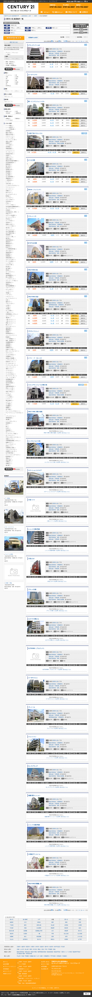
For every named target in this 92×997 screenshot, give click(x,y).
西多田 (66, 928)
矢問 (66, 936)
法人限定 (9, 175)
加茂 (80, 919)
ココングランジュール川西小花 (37, 385)
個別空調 (9, 328)
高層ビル (9, 190)
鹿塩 (39, 949)
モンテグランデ (33, 766)
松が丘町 (66, 933)
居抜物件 (9, 234)
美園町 (11, 936)
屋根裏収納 (9, 417)
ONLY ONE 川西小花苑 (35, 411)
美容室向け (9, 282)
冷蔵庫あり (9, 356)
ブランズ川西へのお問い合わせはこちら (56, 610)
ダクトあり (9, 250)
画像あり (8, 118)
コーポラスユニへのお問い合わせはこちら (57, 699)
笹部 (80, 922)
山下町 (80, 939)
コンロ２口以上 (11, 354)
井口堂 (35, 949)
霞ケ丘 (66, 919)
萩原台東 (11, 930)
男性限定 (9, 171)
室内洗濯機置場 (11, 286)
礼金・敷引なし (10, 63)
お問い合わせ (45, 961)
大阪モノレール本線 (66, 951)
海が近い (9, 227)
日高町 (25, 933)
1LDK (16, 77)
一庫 (39, 933)
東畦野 (66, 930)
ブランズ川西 (32, 589)
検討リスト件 (83, 1)
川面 (42, 949)
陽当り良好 (9, 132)
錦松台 (52, 939)
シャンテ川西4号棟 (34, 529)
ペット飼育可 (10, 127)
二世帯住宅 (9, 180)
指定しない (9, 111)
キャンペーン (10, 229)
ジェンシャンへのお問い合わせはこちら (56, 757)
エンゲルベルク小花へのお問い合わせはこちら (57, 462)
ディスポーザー (11, 363)
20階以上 (9, 463)
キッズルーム (10, 152)
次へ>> (83, 41)
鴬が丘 (11, 919)
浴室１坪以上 (10, 391)
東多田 (11, 933)
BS (7, 426)
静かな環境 (9, 277)
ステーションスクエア (35, 470)
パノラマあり (9, 120)
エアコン (9, 402)
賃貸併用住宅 (10, 240)
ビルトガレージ (11, 326)
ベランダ (9, 294)
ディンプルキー (11, 444)
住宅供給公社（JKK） (12, 212)
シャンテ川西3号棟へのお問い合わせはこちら (57, 846)
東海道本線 (29, 953)
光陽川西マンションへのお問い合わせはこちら (57, 816)
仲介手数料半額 (11, 233)
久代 (25, 922)
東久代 (80, 930)
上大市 (22, 949)
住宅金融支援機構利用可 (13, 206)
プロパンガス (10, 303)
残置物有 (9, 256)
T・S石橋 (7, 498)
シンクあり (9, 263)
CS (7, 424)
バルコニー (9, 296)
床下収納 (9, 409)
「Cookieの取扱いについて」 (18, 994)
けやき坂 (80, 936)
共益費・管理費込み (11, 65)
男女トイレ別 (10, 388)
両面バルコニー (11, 323)
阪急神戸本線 (76, 951)
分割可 (8, 155)
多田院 (66, 925)
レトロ (8, 182)
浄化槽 (8, 308)
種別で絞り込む (14, 42)
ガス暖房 (9, 404)
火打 (52, 930)
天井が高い (9, 183)
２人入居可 (9, 145)
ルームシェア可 (11, 217)
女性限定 (9, 146)
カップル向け (10, 220)
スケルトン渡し (11, 236)
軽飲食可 (9, 245)
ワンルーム (9, 75)
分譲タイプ (9, 157)
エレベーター (10, 316)
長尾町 (66, 939)
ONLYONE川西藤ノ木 (35, 883)
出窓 (8, 300)
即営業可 (9, 254)
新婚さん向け (10, 224)
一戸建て (8, 54)
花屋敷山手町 (38, 930)
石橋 (18, 949)
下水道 (8, 307)
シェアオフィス (11, 279)
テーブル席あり (11, 261)
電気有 (8, 317)
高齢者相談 (9, 148)
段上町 (26, 949)
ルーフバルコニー (11, 298)
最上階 (8, 465)
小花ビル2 (31, 558)
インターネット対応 (12, 433)
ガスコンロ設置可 (11, 215)
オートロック (10, 435)
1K (16, 75)
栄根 (66, 922)
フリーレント (10, 187)
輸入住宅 (9, 166)
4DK (16, 84)
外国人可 (9, 213)
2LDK (7, 80)
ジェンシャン (32, 736)
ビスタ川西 (31, 160)
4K (6, 84)
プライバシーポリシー (10, 966)
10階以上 (9, 461)
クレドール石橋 (9, 554)
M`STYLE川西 (32, 243)
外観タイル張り (11, 349)
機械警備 (9, 330)
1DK (7, 77)
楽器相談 (9, 130)
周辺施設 (44, 966)
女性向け (9, 222)
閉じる (87, 993)
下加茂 (11, 925)
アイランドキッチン (12, 365)
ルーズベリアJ (32, 74)
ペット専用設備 (11, 129)
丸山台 (11, 939)
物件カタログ (7, 973)
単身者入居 (9, 169)
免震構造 (9, 344)
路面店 (8, 273)
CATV (8, 428)
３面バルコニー (11, 321)
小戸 (39, 919)
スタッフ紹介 (45, 964)
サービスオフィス (11, 194)
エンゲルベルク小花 (34, 441)
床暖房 (8, 407)
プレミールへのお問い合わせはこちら (57, 728)
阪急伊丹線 (57, 951)
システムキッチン (11, 360)
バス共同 (9, 395)
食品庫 (8, 419)
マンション (15, 52)
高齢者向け (9, 178)
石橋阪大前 (32, 956)
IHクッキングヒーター (12, 351)
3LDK (16, 82)
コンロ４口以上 (11, 374)
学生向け (9, 219)
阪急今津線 (34, 951)
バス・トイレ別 (11, 377)
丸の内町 (80, 933)
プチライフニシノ (33, 331)
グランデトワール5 (34, 45)
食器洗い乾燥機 (11, 358)
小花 (57, 49)
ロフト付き (9, 289)
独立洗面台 (9, 400)
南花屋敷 (39, 936)
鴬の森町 (25, 919)
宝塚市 (18, 946)
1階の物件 (9, 460)
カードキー (9, 189)
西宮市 (28, 946)
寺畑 (25, 928)
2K (6, 78)
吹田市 (51, 946)
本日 (17, 111)
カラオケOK (10, 264)
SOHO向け (9, 201)
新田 (25, 925)
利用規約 (6, 969)
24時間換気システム (12, 314)
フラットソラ (32, 216)
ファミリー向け (11, 226)
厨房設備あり (10, 257)
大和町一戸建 (8, 583)
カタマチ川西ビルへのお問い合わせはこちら (56, 640)
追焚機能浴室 (10, 379)
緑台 (25, 936)
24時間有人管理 (11, 447)
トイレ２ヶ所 (10, 389)
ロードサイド (10, 271)
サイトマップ (7, 971)
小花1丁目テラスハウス (35, 133)
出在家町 (39, 928)
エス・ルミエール (9, 527)
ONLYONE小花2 (33, 296)
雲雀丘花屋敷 (60, 143)
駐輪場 (8, 337)
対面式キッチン (11, 361)
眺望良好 (9, 164)
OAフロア (9, 192)
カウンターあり (11, 259)
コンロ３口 (9, 372)
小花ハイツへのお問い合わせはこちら (57, 521)
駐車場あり (9, 456)
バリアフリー (10, 150)
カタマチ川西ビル (33, 619)
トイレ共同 (9, 397)
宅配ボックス (10, 439)
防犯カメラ (9, 446)
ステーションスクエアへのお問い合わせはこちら (57, 491)
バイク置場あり (11, 338)
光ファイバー (10, 431)
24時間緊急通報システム (13, 440)
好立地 (8, 266)
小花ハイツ (31, 499)
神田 (31, 949)
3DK (7, 82)
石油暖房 (9, 405)
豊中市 (46, 946)
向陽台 (39, 922)
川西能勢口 (60, 51)
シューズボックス (11, 421)
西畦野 (52, 928)
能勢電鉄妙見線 (53, 304)
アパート (8, 52)
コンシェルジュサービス (13, 454)
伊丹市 (37, 946)
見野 (52, 936)
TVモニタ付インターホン (13, 437)
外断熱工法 (9, 347)
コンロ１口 (9, 370)
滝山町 (52, 925)
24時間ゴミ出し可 (11, 451)
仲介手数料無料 (11, 231)
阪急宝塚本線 (52, 51)
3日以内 (8, 113)
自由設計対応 (10, 153)
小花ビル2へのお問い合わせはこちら (56, 581)
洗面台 (8, 384)
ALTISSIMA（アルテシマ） (36, 648)
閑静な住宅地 (10, 134)
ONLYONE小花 (33, 270)
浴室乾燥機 (9, 381)
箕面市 (42, 946)
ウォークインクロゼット (13, 411)
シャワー (9, 398)
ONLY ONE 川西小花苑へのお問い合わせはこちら (57, 432)
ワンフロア (9, 197)
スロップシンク (11, 367)
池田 (58, 55)
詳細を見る (74, 64)
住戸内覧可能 (10, 453)
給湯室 (8, 331)
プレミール (31, 707)
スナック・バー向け (12, 280)
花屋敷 (25, 930)
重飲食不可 (9, 243)
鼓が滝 (39, 939)
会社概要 (6, 964)
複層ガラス (9, 442)
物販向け (9, 284)
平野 (52, 933)
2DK (16, 78)
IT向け (8, 203)
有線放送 (9, 430)
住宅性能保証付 (11, 162)
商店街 (8, 270)
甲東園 (50, 949)
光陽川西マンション (34, 795)
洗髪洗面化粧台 (11, 386)
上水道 (8, 305)
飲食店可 (9, 168)
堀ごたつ (9, 324)
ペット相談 (9, 125)
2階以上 (9, 458)
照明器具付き (10, 333)
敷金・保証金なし (10, 61)
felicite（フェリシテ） (35, 189)
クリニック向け (11, 204)
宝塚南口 (64, 956)
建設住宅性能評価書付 (12, 160)
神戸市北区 (57, 946)
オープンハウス (11, 208)
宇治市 (63, 946)
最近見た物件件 (72, 1)
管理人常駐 (9, 159)
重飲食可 (9, 242)
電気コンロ (9, 368)
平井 (46, 949)
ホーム (6, 961)
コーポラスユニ (33, 677)
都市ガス (9, 301)
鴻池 (54, 949)
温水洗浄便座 (10, 382)
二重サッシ (9, 312)
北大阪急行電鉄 (21, 953)
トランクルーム (11, 416)
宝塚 (22, 956)
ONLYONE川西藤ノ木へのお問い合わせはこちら (57, 905)
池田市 (23, 946)
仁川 (38, 956)
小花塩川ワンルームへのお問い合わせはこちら (57, 875)
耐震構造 (9, 346)
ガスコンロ (9, 353)
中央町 (11, 928)
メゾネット (9, 291)
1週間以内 (18, 113)
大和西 (80, 925)
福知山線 (51, 53)
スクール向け (10, 199)
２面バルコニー (11, 319)
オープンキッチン (11, 375)
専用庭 (8, 293)
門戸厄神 (53, 956)
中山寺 (18, 956)
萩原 (80, 928)
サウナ (8, 393)
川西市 (54, 49)
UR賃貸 (8, 210)
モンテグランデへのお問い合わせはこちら (57, 787)
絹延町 (11, 922)
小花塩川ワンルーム (34, 854)
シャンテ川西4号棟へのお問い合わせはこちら (57, 550)
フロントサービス (11, 449)
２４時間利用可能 (11, 249)
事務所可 (9, 143)
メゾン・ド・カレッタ (35, 358)
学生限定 (9, 173)
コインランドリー (11, 335)
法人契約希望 (10, 176)
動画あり (18, 118)
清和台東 (39, 925)
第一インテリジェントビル (36, 101)
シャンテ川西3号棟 (34, 825)
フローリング (10, 287)
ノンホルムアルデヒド (12, 185)
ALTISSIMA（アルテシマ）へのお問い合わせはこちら (57, 669)
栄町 (52, 922)
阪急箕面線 (50, 951)
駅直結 (8, 196)
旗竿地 (8, 238)
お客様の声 (45, 969)
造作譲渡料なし (11, 275)
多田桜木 (25, 939)
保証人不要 (9, 141)
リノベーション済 (11, 139)
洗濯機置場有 (10, 342)
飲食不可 (9, 247)
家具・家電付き (11, 340)
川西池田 (57, 53)
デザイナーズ (10, 136)
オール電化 (9, 310)
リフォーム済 (10, 138)
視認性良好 (9, 252)
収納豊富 (9, 423)
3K (16, 80)
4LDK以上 (8, 85)
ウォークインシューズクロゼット (13, 413)
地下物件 (9, 268)
